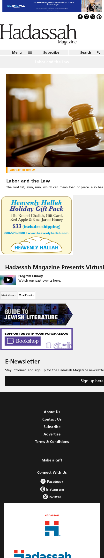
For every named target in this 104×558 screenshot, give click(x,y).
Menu (17, 60)
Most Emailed (26, 303)
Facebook (54, 489)
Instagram (54, 497)
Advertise (52, 442)
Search (85, 60)
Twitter (54, 505)
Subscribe (51, 60)
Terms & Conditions (52, 449)
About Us (52, 419)
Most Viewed (8, 303)
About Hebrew (22, 178)
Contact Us (52, 427)
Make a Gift (52, 468)
